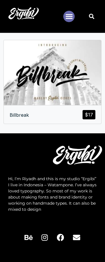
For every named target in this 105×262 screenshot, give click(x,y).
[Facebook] (60, 237)
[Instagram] (44, 237)
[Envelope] (76, 237)
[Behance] (28, 237)
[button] (69, 16)
